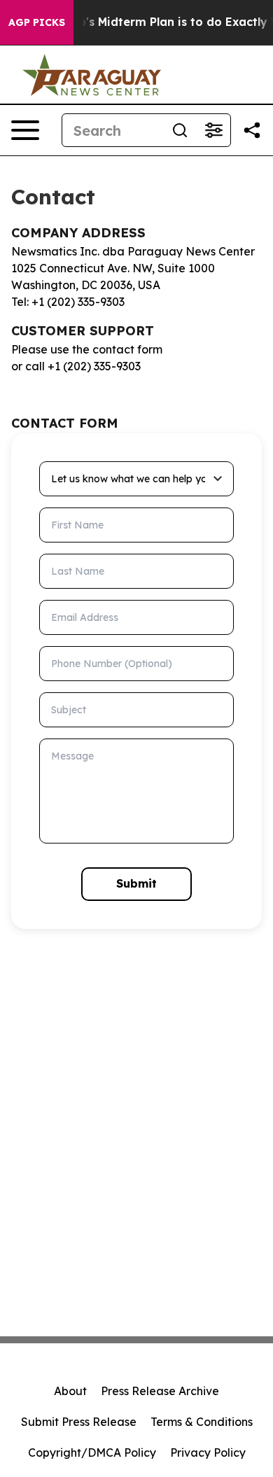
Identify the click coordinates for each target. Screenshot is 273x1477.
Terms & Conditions (201, 1422)
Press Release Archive (160, 1391)
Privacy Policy (208, 1453)
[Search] (180, 130)
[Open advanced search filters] (213, 130)
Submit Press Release (78, 1422)
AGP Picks (36, 22)
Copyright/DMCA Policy (92, 1453)
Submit (136, 883)
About (70, 1391)
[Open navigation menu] (25, 130)
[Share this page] (252, 130)
